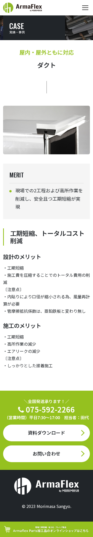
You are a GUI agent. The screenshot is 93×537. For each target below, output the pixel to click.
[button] (85, 7)
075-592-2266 (46, 409)
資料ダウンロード (46, 432)
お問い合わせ (46, 453)
